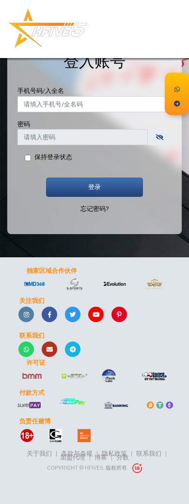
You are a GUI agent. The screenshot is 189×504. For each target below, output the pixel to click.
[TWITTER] (72, 314)
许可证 (36, 363)
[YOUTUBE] (96, 314)
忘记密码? (94, 208)
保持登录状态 (53, 157)
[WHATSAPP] (26, 349)
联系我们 (32, 336)
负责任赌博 (35, 421)
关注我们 (32, 301)
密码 (23, 124)
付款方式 (32, 393)
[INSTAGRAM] (26, 314)
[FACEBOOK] (49, 314)
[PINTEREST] (119, 314)
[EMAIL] (49, 349)
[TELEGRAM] (72, 349)
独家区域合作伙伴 (52, 271)
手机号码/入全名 (40, 90)
